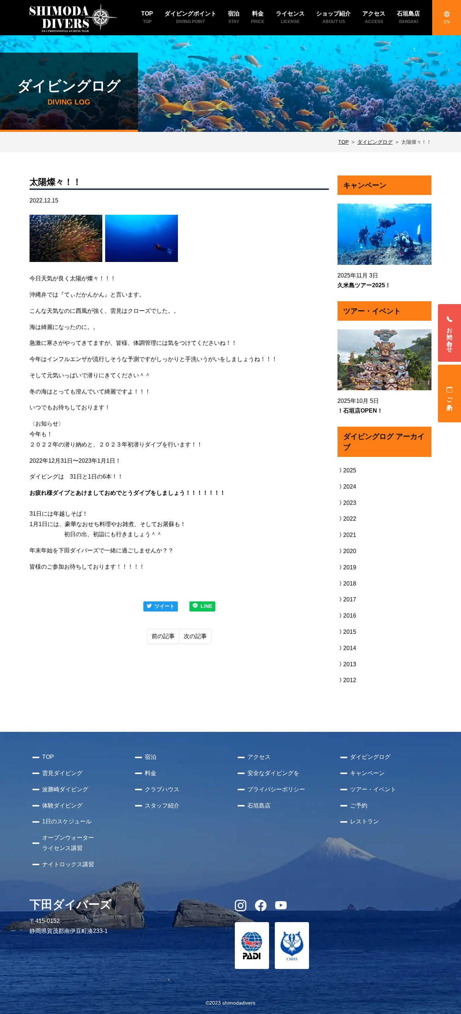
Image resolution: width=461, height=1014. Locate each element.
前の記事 (163, 636)
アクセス (258, 757)
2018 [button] (349, 584)
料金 (150, 773)
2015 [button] (349, 632)
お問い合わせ (450, 337)
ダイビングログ (375, 142)
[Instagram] (240, 908)
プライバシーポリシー (276, 789)
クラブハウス (162, 789)
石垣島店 (258, 805)
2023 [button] (349, 503)
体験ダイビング (62, 805)
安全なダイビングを (273, 773)
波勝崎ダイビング (65, 789)
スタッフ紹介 (162, 805)
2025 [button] (349, 470)
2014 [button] (349, 648)
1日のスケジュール (66, 821)
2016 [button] (349, 616)
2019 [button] (349, 567)
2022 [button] (349, 519)
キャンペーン (367, 773)
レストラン (364, 821)
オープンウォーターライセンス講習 (68, 843)
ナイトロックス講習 (68, 864)
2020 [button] (349, 551)
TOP (343, 142)
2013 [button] (349, 664)
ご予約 (450, 397)
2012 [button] (349, 680)
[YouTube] (281, 908)
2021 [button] (349, 535)
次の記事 (195, 636)
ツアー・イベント (373, 789)
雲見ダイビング (62, 773)
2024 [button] (349, 487)
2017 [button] (349, 599)
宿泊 (150, 757)
